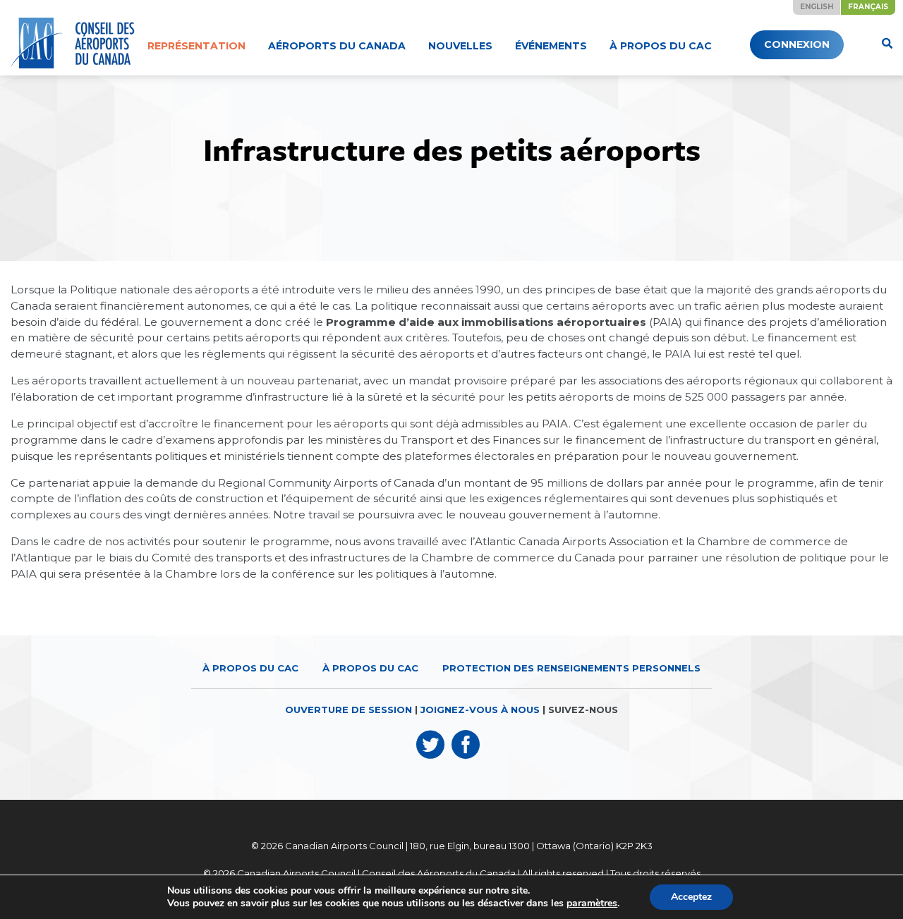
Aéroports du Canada (337, 45)
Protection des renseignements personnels (571, 668)
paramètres (591, 903)
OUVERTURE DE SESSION (348, 709)
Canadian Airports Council (344, 845)
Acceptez (691, 896)
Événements (551, 45)
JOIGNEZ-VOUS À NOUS (480, 709)
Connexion (797, 44)
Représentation (196, 45)
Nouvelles (460, 45)
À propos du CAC (661, 45)
